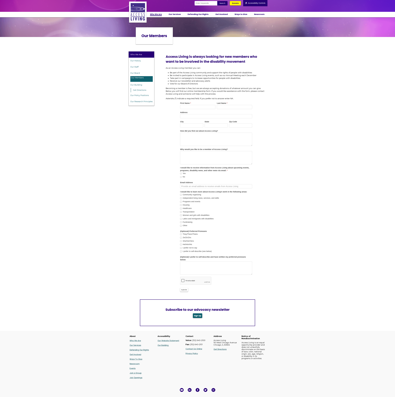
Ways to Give (241, 14)
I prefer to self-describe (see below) (197, 251)
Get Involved (221, 14)
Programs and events (191, 202)
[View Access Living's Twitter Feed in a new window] (205, 390)
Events (133, 368)
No (183, 177)
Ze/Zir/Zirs (186, 237)
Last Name (222, 103)
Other (184, 225)
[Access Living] (138, 20)
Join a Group (136, 373)
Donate (235, 3)
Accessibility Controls (256, 3)
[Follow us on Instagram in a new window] (213, 390)
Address (184, 112)
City (182, 122)
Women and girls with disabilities (195, 215)
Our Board (135, 73)
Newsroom (259, 14)
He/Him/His (187, 244)
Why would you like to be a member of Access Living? (204, 149)
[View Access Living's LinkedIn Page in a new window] (190, 390)
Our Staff (134, 67)
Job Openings (136, 377)
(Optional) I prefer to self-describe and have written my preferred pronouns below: (213, 258)
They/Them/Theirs (190, 234)
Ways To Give (136, 359)
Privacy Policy (192, 353)
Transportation (188, 212)
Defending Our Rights (198, 14)
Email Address (186, 182)
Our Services (175, 14)
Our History (135, 61)
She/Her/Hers (188, 241)
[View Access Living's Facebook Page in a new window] (197, 390)
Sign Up (197, 315)
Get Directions (139, 90)
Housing (185, 205)
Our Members (137, 78)
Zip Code (233, 122)
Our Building (136, 85)
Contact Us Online (194, 349)
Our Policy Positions (139, 95)
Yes (184, 173)
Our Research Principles (141, 101)
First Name (185, 103)
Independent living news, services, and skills (200, 198)
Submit (184, 290)
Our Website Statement (168, 340)
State (207, 122)
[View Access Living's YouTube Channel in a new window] (182, 390)
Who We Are (156, 14)
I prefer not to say (189, 248)
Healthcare (187, 208)
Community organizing (191, 195)
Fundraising (187, 222)
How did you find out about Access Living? (199, 131)
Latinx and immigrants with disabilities (198, 219)
